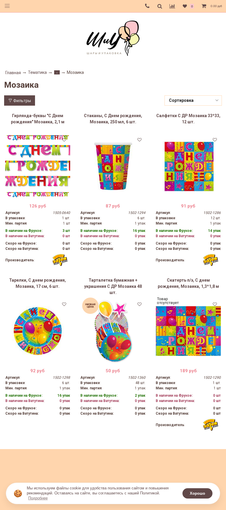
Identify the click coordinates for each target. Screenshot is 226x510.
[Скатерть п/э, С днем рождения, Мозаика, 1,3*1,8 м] (188, 330)
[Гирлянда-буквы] (37, 166)
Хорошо (197, 493)
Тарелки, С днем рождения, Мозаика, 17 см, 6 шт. (37, 283)
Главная (13, 72)
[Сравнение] (172, 6)
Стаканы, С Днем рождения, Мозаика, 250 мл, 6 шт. (113, 118)
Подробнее (38, 498)
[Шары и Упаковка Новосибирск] (113, 38)
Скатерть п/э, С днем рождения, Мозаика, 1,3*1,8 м (188, 283)
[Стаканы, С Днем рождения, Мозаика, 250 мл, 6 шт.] (112, 166)
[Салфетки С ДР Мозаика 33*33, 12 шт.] (188, 166)
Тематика (37, 72)
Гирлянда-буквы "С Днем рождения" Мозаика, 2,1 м (37, 118)
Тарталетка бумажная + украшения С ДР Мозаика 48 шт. (113, 286)
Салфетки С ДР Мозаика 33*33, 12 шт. (188, 118)
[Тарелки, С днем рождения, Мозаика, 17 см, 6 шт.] (37, 330)
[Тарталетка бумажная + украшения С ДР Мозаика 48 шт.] (112, 330)
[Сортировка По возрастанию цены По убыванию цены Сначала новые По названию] (193, 100)
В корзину (37, 194)
